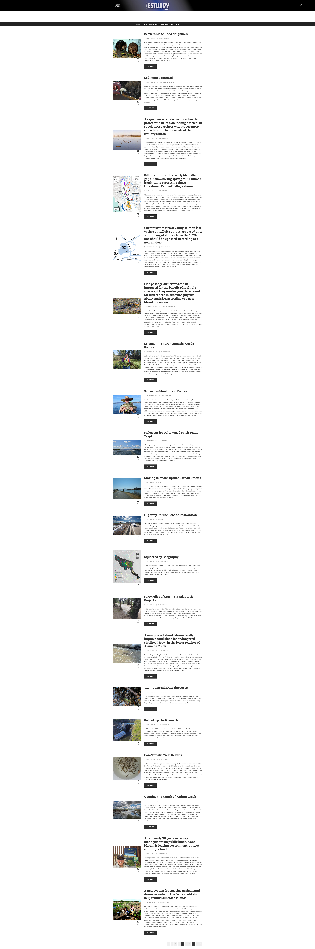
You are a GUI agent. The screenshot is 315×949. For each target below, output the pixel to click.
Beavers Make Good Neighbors (166, 34)
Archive (144, 24)
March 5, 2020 (150, 853)
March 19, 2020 (151, 692)
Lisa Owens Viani (164, 724)
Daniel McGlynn (165, 351)
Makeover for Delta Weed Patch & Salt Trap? (171, 434)
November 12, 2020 (152, 351)
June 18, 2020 (150, 482)
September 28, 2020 (152, 395)
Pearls (177, 24)
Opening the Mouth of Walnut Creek (170, 797)
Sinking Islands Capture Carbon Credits (172, 478)
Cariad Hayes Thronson (168, 306)
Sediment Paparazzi (158, 78)
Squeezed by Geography (161, 557)
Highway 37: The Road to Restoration (170, 515)
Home (138, 24)
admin (159, 482)
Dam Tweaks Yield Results (163, 755)
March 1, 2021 (150, 138)
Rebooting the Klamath (161, 720)
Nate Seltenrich (163, 561)
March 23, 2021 (151, 38)
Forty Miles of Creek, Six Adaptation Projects (169, 598)
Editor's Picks (153, 24)
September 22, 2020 (152, 440)
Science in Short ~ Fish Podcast (166, 391)
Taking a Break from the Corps (166, 688)
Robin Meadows (163, 190)
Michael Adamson (164, 38)
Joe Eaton (165, 440)
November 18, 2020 (152, 246)
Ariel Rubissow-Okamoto (166, 82)
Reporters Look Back (166, 24)
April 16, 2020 (150, 650)
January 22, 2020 (151, 902)
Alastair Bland (163, 138)
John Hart (161, 519)
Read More (150, 66)
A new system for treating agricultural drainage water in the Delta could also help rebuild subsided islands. (172, 894)
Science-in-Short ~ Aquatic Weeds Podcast (169, 345)
